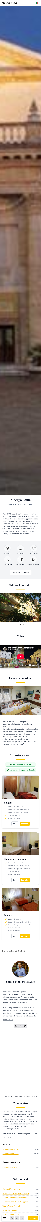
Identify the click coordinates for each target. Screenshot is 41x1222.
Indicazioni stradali (30, 1096)
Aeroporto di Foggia (11, 1153)
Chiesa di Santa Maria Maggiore (15, 1202)
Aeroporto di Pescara (11, 1149)
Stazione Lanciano (10, 1167)
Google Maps (8, 1096)
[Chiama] (12, 1218)
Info (15, 824)
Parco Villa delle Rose (11, 1214)
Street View (18, 1096)
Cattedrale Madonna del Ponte (15, 1197)
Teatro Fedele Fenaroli (11, 1206)
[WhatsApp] (17, 1218)
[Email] (22, 1218)
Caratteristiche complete (20, 573)
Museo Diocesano (10, 1210)
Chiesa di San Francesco (12, 1189)
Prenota (33, 1218)
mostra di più (8, 1019)
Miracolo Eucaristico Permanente (16, 1193)
